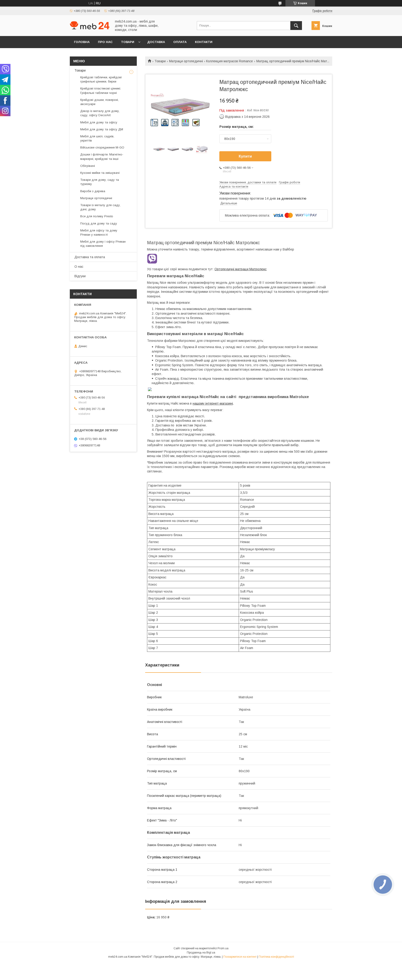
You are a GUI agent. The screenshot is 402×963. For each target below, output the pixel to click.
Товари (127, 42)
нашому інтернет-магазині (213, 403)
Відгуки (80, 276)
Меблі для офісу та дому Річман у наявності (98, 232)
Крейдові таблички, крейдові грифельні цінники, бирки (101, 79)
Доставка (156, 42)
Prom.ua (223, 948)
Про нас (105, 42)
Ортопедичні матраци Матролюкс (240, 269)
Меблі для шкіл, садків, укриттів (97, 138)
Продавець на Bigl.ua (201, 952)
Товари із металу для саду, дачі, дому (100, 207)
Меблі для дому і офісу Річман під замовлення (103, 243)
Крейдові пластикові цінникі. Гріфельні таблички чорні (100, 90)
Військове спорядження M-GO (102, 147)
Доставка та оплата (89, 257)
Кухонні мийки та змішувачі (100, 173)
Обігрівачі (87, 166)
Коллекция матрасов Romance (229, 61)
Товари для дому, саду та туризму (99, 182)
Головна (82, 42)
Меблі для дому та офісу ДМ (101, 129)
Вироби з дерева (92, 191)
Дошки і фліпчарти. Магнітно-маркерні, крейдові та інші (101, 156)
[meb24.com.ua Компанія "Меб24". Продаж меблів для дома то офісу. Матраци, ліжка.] (89, 28)
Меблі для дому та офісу (98, 122)
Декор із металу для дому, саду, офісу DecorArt (100, 113)
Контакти (203, 42)
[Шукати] (296, 25)
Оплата (180, 42)
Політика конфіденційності (276, 956)
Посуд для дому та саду (98, 223)
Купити (245, 156)
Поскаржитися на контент (240, 956)
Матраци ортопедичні (186, 61)
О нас (78, 266)
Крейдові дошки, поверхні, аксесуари (99, 102)
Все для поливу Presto (96, 216)
